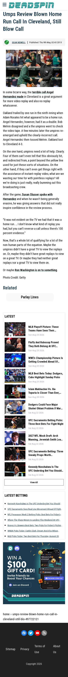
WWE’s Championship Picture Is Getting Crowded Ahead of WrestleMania (45, 360)
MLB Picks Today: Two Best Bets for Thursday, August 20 (33, 536)
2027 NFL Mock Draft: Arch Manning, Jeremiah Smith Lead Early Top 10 (45, 437)
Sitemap (10, 649)
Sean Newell (19, 42)
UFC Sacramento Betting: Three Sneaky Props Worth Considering (45, 453)
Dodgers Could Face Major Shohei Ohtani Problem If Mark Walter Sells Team (45, 406)
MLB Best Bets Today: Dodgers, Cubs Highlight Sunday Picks (45, 375)
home (6, 614)
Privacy (24, 649)
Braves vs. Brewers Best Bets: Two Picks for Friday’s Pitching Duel (35, 525)
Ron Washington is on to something (36, 270)
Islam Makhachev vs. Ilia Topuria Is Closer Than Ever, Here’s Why (43, 391)
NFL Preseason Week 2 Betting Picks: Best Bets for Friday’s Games (34, 514)
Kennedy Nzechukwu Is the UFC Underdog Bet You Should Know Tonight (45, 469)
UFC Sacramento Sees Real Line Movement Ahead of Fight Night (34, 509)
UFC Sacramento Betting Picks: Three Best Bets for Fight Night (45, 422)
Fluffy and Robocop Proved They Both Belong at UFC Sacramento (43, 344)
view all (34, 482)
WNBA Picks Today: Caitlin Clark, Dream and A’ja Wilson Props (33, 530)
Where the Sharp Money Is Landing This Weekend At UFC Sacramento (33, 520)
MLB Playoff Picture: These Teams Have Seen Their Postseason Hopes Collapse (44, 329)
